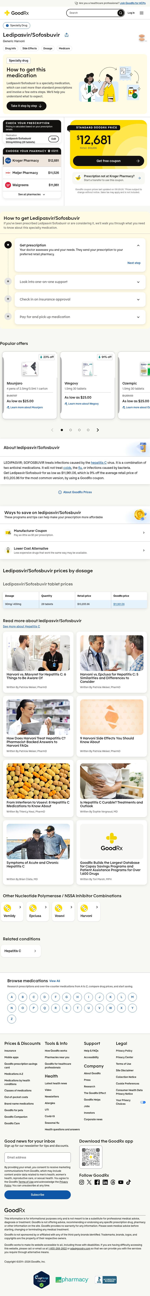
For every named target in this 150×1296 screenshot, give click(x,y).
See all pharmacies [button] (29, 194)
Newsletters (52, 1096)
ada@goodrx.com (80, 1248)
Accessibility (91, 1057)
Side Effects (29, 48)
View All (54, 981)
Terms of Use (123, 1063)
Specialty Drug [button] (18, 25)
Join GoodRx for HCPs (133, 3)
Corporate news (93, 1119)
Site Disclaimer (125, 1070)
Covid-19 (50, 1116)
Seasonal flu (52, 1122)
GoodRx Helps (92, 1099)
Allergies (50, 1103)
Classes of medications (17, 1090)
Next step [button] (134, 263)
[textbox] (37, 1157)
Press (87, 1080)
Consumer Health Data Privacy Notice (129, 1091)
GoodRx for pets (13, 1110)
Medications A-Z (13, 1074)
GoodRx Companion (15, 1116)
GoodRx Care (12, 1123)
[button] (95, 13)
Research (89, 1086)
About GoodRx (92, 1073)
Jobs (87, 1106)
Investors (89, 1112)
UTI (47, 1109)
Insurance (10, 1050)
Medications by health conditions (17, 1082)
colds (67, 468)
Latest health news (56, 1083)
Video (48, 1090)
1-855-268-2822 (57, 1248)
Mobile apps (11, 1057)
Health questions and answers (62, 1129)
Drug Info (10, 48)
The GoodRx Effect (95, 1093)
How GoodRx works (56, 1050)
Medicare (64, 48)
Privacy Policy (124, 1050)
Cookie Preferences (127, 1083)
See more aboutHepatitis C (21, 626)
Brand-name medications (19, 1103)
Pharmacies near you (57, 1057)
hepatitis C (99, 462)
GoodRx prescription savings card (21, 1065)
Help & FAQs (91, 1050)
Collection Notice (126, 1077)
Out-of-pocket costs (16, 1097)
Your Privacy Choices (123, 1102)
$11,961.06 (119, 604)
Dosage (47, 48)
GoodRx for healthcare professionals (58, 1065)
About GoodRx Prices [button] (77, 492)
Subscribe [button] (51, 1196)
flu (80, 468)
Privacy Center (124, 1057)
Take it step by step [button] (24, 106)
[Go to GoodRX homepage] (16, 13)
